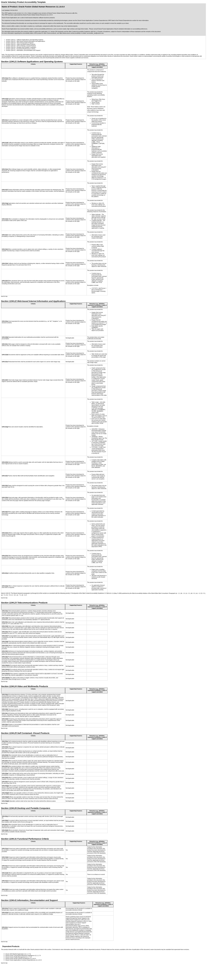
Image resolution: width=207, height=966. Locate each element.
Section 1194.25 (11, 46)
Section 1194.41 (11, 50)
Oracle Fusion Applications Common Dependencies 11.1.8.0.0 (23, 960)
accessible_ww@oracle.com (95, 33)
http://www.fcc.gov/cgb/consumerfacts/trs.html (79, 929)
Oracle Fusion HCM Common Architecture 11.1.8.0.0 (20, 958)
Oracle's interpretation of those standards (129, 31)
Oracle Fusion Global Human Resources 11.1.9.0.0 (38, 15)
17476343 (95, 447)
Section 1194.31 (11, 49)
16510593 (95, 429)
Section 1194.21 (11, 40)
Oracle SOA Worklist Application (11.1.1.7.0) (18, 954)
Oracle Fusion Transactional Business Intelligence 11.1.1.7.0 (23, 955)
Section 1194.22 (11, 41)
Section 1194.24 (11, 44)
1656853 (94, 436)
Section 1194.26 (11, 47)
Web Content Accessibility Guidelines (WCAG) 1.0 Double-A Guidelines (89, 31)
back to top (4, 296)
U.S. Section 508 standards (56, 31)
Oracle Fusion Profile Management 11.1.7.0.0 (18, 957)
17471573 (95, 288)
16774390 (95, 441)
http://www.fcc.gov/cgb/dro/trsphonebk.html (79, 932)
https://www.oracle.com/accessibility (69, 33)
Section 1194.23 (11, 43)
